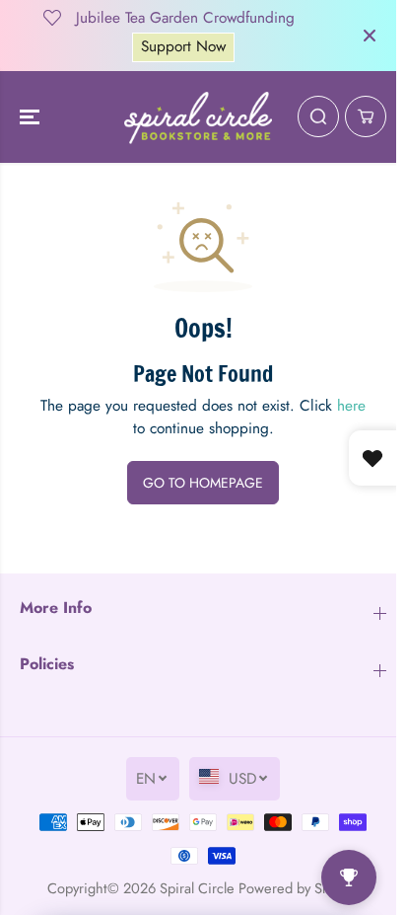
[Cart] (365, 116)
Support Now (183, 46)
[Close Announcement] (369, 35)
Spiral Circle (197, 887)
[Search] (318, 116)
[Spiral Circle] (198, 117)
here (351, 406)
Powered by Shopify (299, 887)
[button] (31, 117)
